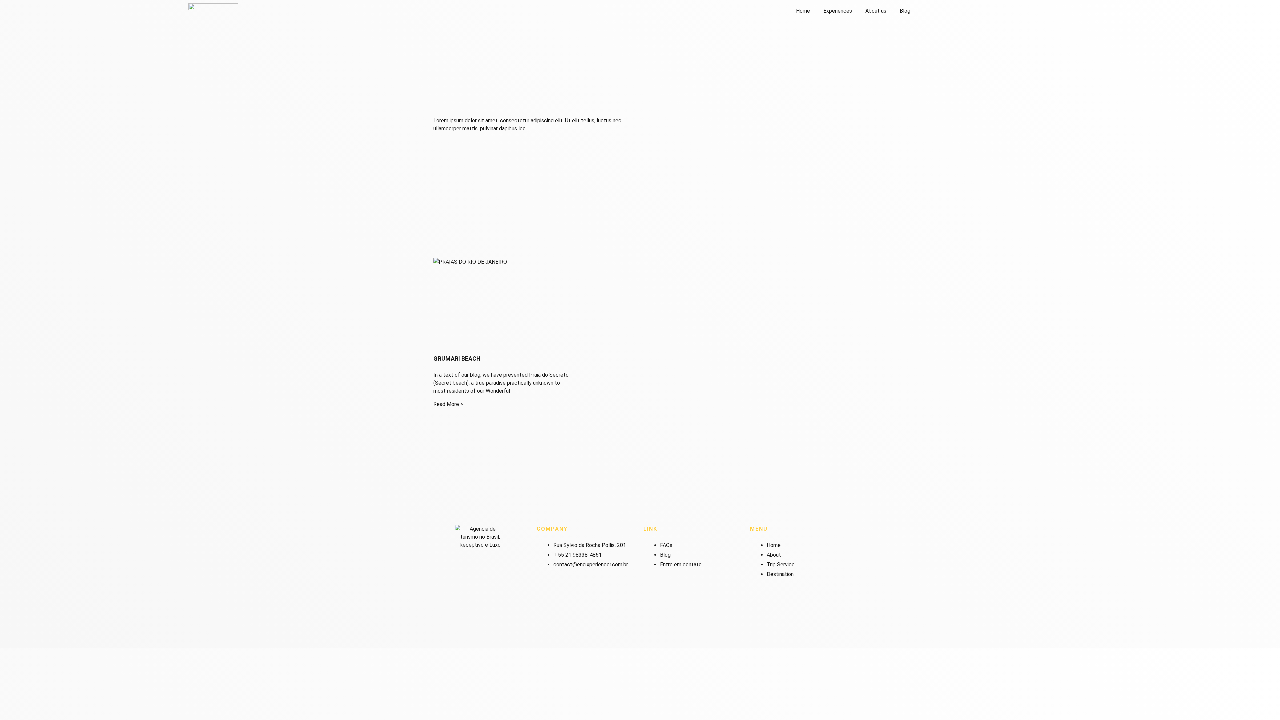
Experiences (837, 11)
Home (803, 11)
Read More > (448, 404)
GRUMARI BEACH (457, 358)
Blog (905, 11)
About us (875, 11)
